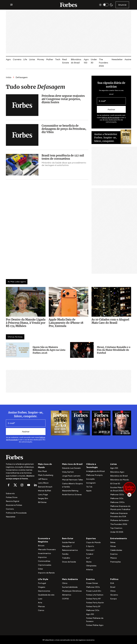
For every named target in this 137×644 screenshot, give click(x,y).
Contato (10, 509)
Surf (88, 558)
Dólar (40, 569)
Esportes (91, 538)
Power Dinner (92, 583)
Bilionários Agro (117, 472)
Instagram (91, 483)
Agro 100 (114, 468)
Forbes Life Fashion (94, 595)
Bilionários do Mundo (119, 479)
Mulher (49, 59)
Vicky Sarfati (68, 472)
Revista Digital (12, 501)
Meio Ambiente (70, 579)
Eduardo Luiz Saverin (71, 468)
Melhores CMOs (117, 502)
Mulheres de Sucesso (119, 520)
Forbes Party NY (93, 598)
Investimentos (44, 553)
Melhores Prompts (94, 475)
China (112, 591)
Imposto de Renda (46, 573)
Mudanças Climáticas (72, 591)
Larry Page (43, 494)
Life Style (43, 579)
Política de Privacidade (110, 117)
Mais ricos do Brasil (72, 464)
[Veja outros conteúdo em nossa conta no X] (15, 485)
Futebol (89, 554)
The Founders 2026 (103, 62)
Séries (112, 542)
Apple (88, 490)
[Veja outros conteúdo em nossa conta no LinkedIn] (35, 485)
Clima (64, 583)
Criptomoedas (44, 565)
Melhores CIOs (116, 498)
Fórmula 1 (90, 550)
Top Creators (116, 528)
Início (8, 77)
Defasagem (22, 77)
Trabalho (66, 558)
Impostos (42, 557)
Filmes (113, 546)
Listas (32, 59)
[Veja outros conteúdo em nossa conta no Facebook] (8, 485)
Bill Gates (42, 502)
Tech (57, 59)
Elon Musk (42, 471)
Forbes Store (11, 497)
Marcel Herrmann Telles (72, 479)
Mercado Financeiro (47, 549)
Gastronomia (44, 591)
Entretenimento (118, 538)
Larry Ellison (43, 483)
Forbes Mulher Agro (94, 625)
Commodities (44, 561)
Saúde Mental (68, 542)
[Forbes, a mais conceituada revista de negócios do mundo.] (20, 457)
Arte (40, 602)
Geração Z (67, 546)
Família (65, 554)
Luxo (40, 598)
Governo (114, 595)
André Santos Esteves (72, 494)
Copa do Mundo (93, 542)
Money (40, 59)
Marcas (41, 606)
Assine (128, 59)
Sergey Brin (43, 498)
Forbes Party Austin (95, 602)
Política (114, 579)
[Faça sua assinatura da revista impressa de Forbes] (60, 422)
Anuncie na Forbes (14, 505)
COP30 (65, 598)
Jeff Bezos (42, 479)
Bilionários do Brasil (119, 476)
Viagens (41, 587)
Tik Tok (89, 487)
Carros (41, 610)
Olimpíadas (91, 565)
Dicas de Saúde (69, 562)
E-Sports (90, 546)
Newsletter (117, 59)
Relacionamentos (70, 550)
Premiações (115, 562)
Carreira (17, 59)
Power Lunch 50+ (93, 591)
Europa (113, 598)
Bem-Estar (67, 538)
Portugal (42, 583)
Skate (88, 562)
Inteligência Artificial (95, 471)
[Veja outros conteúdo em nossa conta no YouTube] (28, 485)
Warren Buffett (44, 490)
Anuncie (122, 4)
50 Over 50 (115, 483)
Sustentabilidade (69, 587)
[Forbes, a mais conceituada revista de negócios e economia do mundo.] (68, 5)
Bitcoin (41, 545)
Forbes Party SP (93, 606)
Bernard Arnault (45, 487)
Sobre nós (10, 493)
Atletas (89, 569)
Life (25, 59)
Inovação (90, 479)
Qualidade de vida (46, 595)
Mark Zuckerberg (45, 475)
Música (113, 558)
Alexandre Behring (70, 490)
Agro (8, 59)
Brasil (112, 587)
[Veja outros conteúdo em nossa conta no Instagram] (22, 485)
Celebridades (116, 550)
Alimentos (66, 595)
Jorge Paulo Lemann (71, 476)
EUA (112, 583)
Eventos (114, 554)
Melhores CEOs (117, 494)
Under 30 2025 (116, 532)
